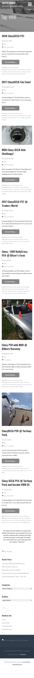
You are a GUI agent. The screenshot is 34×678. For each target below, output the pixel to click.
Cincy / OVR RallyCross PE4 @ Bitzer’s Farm (15, 253)
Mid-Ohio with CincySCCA (10, 567)
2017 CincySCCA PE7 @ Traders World (14, 203)
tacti (5, 44)
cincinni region (21, 69)
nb (20, 71)
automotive (19, 115)
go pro (14, 470)
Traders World (10, 74)
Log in (4, 619)
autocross (10, 69)
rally (6, 293)
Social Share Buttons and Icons (13, 662)
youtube (4, 193)
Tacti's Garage (8, 3)
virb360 (15, 191)
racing (23, 71)
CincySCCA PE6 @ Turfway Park (16, 433)
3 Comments (7, 360)
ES (6, 71)
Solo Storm (17, 522)
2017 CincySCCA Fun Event (16, 82)
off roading (24, 291)
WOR (29, 191)
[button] (31, 5)
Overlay (4, 522)
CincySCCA (28, 69)
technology (23, 522)
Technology (26, 287)
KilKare (15, 384)
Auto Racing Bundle (13, 518)
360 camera (11, 289)
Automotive (16, 67)
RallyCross (20, 287)
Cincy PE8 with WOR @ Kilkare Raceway (14, 347)
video (16, 74)
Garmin (10, 71)
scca (27, 71)
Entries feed (5, 623)
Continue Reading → (10, 62)
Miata (20, 113)
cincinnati (28, 115)
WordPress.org (7, 629)
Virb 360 (23, 74)
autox (15, 69)
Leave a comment (9, 47)
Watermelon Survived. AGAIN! (11, 570)
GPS (26, 520)
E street (4, 71)
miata (18, 71)
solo (29, 71)
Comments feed (7, 626)
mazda (14, 71)
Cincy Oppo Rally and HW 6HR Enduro (13, 563)
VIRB (19, 74)
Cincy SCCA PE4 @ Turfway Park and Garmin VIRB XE (17, 483)
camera (26, 239)
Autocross (9, 67)
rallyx (14, 293)
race (17, 117)
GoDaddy (23, 654)
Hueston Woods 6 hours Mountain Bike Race (15, 573)
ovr (28, 291)
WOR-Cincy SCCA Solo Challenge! (14, 152)
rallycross (9, 293)
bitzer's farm (24, 289)
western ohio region (22, 191)
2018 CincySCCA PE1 (13, 36)
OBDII (15, 241)
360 (9, 115)
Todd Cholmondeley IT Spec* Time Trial (14, 576)
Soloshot (4, 74)
